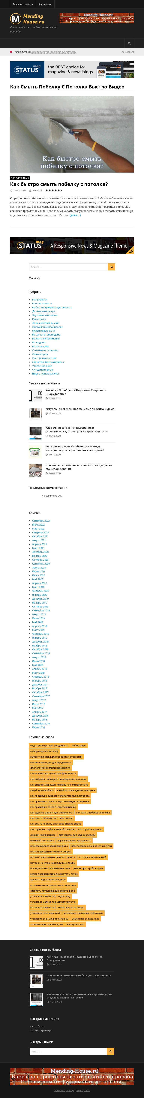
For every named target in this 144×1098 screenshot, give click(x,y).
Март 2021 (38, 548)
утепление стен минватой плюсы (49, 918)
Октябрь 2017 (40, 692)
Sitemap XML (83, 1090)
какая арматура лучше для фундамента (53, 773)
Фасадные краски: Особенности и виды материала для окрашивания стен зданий (75, 448)
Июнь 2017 (38, 704)
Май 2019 (37, 622)
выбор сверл (79, 745)
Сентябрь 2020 (41, 563)
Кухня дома (39, 319)
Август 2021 (39, 540)
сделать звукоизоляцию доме (48, 879)
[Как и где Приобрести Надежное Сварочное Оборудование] (35, 395)
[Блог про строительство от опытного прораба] (28, 22)
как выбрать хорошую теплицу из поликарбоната (59, 784)
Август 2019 (39, 614)
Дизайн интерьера (43, 311)
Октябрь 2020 (40, 559)
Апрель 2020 (39, 583)
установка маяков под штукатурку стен (53, 901)
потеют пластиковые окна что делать (52, 857)
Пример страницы (41, 1030)
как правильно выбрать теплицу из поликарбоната (60, 795)
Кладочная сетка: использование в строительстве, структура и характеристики (77, 429)
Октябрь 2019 (40, 606)
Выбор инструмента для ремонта (52, 307)
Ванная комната (42, 303)
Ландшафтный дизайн (45, 323)
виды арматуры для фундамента (49, 745)
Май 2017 (37, 707)
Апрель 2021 (39, 544)
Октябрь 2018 (40, 649)
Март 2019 (38, 629)
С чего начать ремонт (45, 350)
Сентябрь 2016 (41, 723)
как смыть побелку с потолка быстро (51, 818)
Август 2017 (39, 700)
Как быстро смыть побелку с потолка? (59, 184)
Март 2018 (38, 672)
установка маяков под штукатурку (50, 896)
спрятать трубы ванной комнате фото (52, 890)
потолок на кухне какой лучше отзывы (52, 862)
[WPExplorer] (97, 18)
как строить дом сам (90, 829)
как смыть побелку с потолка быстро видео (55, 823)
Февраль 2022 (40, 532)
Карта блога (45, 4)
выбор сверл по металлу (44, 751)
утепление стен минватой (45, 913)
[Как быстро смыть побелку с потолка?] (72, 134)
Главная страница (23, 4)
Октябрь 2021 (40, 536)
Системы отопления (44, 358)
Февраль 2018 (40, 676)
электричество (75, 924)
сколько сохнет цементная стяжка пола (53, 885)
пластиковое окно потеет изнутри (91, 846)
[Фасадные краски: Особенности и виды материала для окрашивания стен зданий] (35, 451)
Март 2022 (38, 528)
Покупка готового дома (46, 334)
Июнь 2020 (38, 575)
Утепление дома (42, 366)
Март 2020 (38, 587)
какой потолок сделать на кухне (76, 790)
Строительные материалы (48, 362)
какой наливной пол (42, 790)
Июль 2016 (38, 727)
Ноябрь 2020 (39, 555)
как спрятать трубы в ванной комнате (52, 829)
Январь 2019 (39, 637)
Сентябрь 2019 (41, 610)
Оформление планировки (47, 327)
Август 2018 (39, 657)
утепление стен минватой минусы (83, 913)
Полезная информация (46, 338)
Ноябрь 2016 (39, 719)
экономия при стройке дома (46, 924)
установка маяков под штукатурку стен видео (57, 907)
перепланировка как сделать (74, 840)
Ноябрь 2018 (39, 645)
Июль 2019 (38, 618)
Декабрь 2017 (40, 684)
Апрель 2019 (39, 626)
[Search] (129, 43)
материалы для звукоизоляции (77, 835)
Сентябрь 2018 (41, 653)
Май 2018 (37, 665)
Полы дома (38, 342)
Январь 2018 (39, 680)
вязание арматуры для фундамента (50, 762)
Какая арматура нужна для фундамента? (54, 51)
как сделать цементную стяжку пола (51, 812)
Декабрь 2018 (40, 641)
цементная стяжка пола (85, 918)
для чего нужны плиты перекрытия (50, 767)
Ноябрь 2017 (39, 688)
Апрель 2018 (39, 668)
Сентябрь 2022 (41, 520)
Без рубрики (39, 299)
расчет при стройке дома (88, 868)
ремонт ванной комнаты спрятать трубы (54, 874)
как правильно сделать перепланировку (53, 807)
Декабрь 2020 (40, 551)
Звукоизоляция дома (44, 315)
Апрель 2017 (39, 711)
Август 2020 (39, 567)
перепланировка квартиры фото (49, 846)
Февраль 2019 (40, 633)
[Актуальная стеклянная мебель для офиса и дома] (35, 414)
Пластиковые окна (43, 330)
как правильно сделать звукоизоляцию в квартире (59, 801)
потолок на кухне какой (92, 857)
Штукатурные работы (45, 373)
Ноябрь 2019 (39, 602)
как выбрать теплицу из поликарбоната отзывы (58, 779)
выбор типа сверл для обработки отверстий (56, 756)
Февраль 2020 (40, 590)
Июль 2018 (38, 661)
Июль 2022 (38, 524)
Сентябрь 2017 (41, 696)
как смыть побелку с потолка (93, 812)
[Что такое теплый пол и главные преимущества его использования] (35, 470)
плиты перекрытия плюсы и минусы (50, 851)
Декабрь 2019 (40, 598)
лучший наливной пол (43, 835)
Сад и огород (40, 354)
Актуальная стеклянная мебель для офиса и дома (80, 409)
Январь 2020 (39, 594)
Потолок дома (20, 178)
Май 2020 (37, 579)
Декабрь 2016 (40, 715)
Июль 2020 (38, 571)
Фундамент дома (42, 369)
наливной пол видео (42, 840)
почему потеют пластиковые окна (50, 868)
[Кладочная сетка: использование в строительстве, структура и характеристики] (35, 433)
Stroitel (37, 190)
